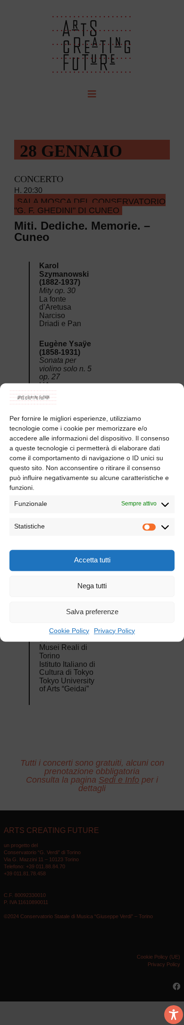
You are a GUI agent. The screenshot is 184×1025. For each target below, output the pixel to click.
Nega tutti (92, 586)
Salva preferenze (92, 612)
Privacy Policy (114, 630)
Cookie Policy (69, 630)
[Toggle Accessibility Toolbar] (173, 1014)
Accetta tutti (92, 560)
